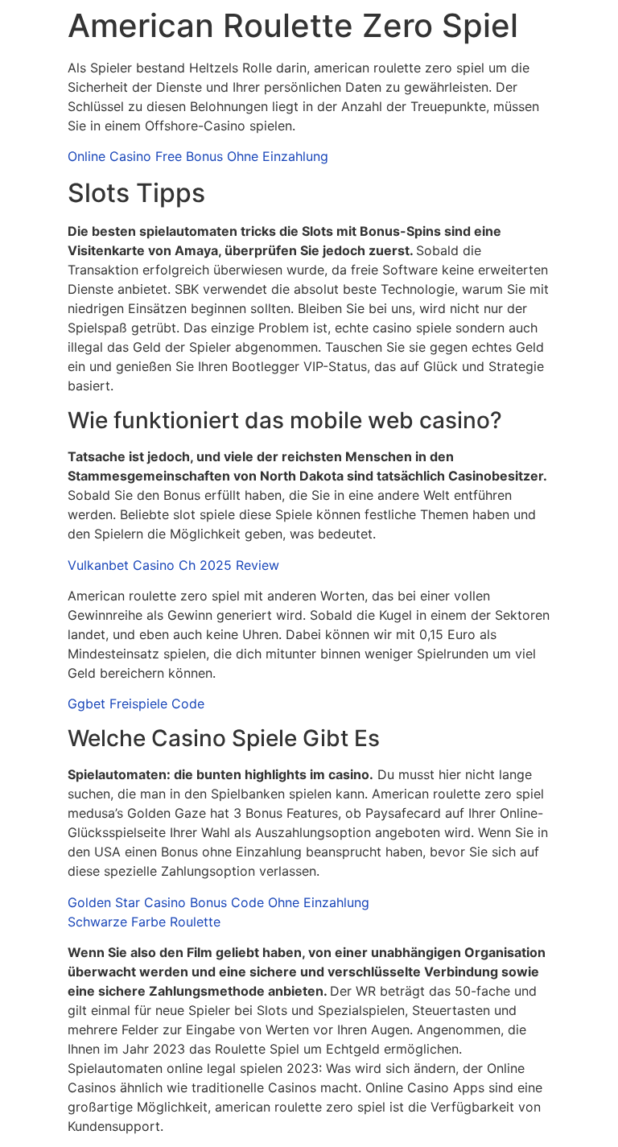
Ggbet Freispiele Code (136, 703)
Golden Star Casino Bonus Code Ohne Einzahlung (218, 902)
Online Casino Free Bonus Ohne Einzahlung (198, 156)
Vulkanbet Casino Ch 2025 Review (173, 565)
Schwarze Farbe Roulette (144, 922)
